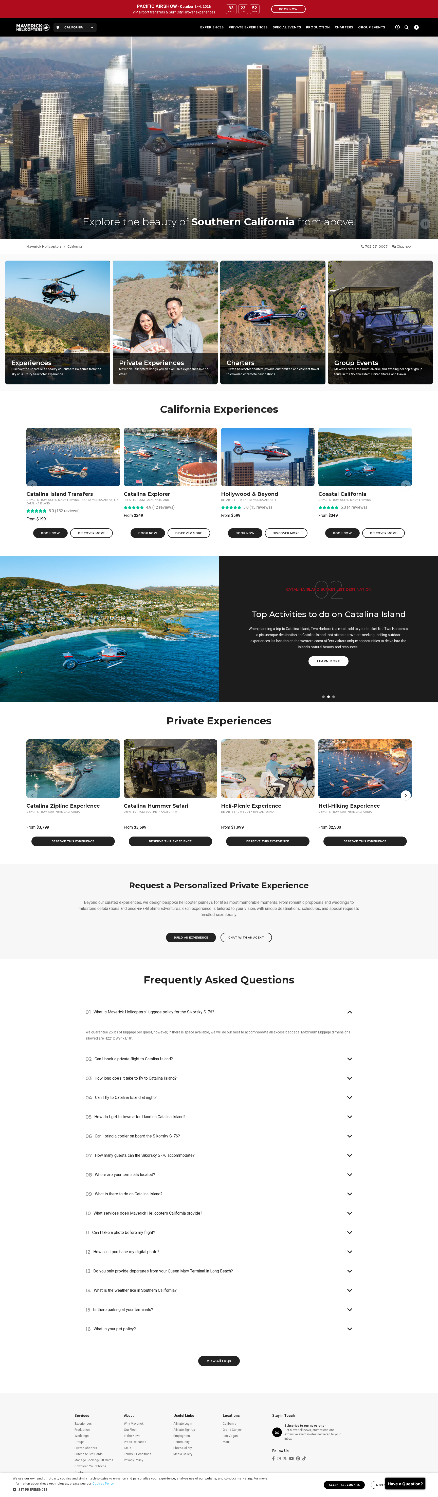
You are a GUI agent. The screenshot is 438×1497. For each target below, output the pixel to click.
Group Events (371, 27)
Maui (226, 1442)
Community (181, 1442)
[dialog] (219, 1485)
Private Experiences (248, 27)
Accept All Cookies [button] (344, 1485)
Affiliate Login (182, 1423)
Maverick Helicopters (44, 246)
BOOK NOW (50, 533)
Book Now (288, 9)
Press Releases (135, 1442)
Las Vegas (230, 1436)
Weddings (82, 1436)
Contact (80, 1472)
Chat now (404, 246)
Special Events (287, 27)
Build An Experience (191, 937)
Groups (79, 1442)
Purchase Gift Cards (89, 1454)
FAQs (127, 1448)
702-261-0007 (376, 246)
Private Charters (86, 1448)
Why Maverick (133, 1423)
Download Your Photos (90, 1466)
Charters (344, 27)
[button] (323, 696)
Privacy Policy (133, 1460)
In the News (132, 1436)
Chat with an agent (246, 937)
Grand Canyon (233, 1430)
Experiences (212, 27)
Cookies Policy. (104, 1483)
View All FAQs (219, 1361)
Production (318, 27)
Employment (182, 1436)
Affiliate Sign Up (184, 1430)
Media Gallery (182, 1454)
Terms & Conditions (137, 1454)
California (229, 1423)
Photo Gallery (182, 1448)
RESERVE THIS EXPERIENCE (73, 841)
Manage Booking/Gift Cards (94, 1460)
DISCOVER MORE (91, 533)
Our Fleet (130, 1430)
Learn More (328, 665)
